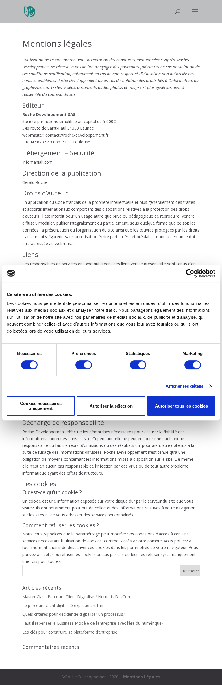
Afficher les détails (185, 386)
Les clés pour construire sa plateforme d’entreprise (69, 632)
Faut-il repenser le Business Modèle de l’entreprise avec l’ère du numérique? (92, 623)
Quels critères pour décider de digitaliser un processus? (73, 614)
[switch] (83, 364)
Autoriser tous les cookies (181, 406)
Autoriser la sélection (111, 406)
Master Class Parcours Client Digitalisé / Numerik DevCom (77, 596)
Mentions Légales (141, 677)
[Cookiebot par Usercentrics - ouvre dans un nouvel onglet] (190, 273)
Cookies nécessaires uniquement (41, 406)
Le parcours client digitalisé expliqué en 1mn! (64, 605)
